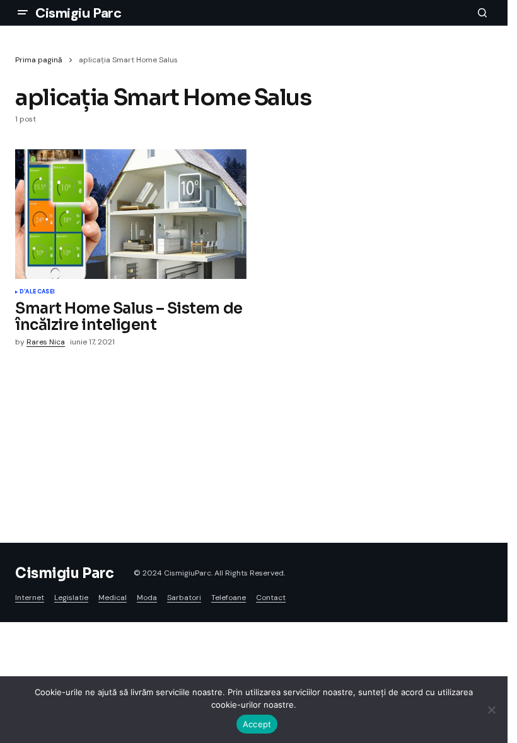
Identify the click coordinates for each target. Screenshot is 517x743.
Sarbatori (184, 598)
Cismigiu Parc (78, 13)
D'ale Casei (37, 292)
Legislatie (71, 598)
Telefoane (228, 598)
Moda (147, 598)
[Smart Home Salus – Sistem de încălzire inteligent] (131, 214)
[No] (491, 709)
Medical (112, 598)
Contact (271, 598)
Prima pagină (38, 60)
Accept (257, 724)
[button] (22, 12)
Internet (29, 598)
